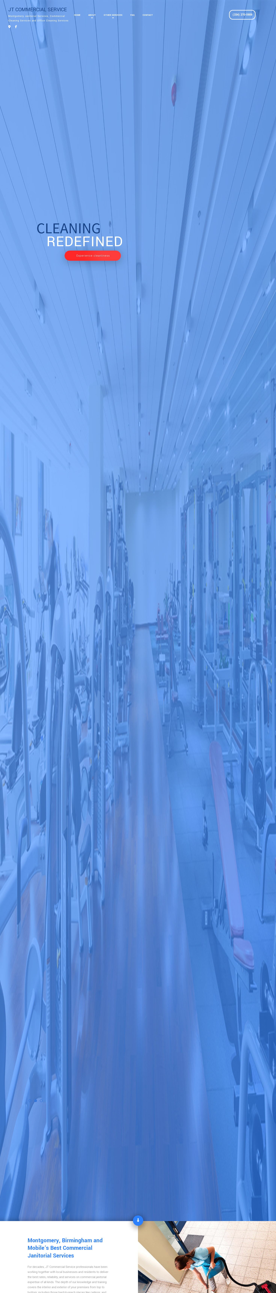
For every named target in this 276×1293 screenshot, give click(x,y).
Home (77, 15)
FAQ (132, 15)
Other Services (113, 15)
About (92, 15)
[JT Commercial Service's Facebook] (16, 27)
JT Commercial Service (37, 10)
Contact (148, 15)
